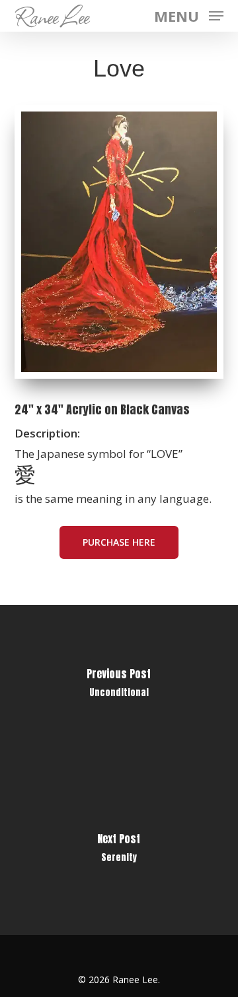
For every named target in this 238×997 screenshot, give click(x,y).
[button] (188, 14)
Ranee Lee (52, 16)
